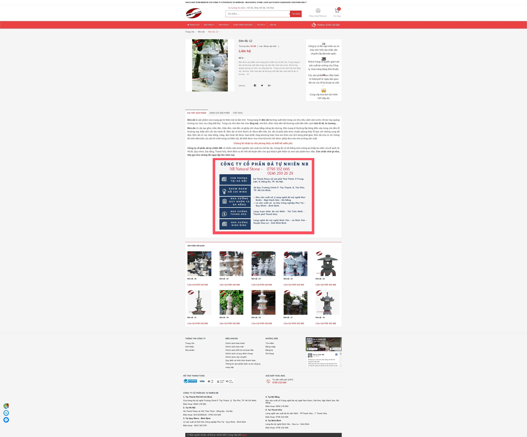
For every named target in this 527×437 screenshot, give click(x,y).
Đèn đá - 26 (192, 279)
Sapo (244, 435)
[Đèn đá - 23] (296, 263)
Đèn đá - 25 (224, 279)
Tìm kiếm (270, 343)
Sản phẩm (223, 25)
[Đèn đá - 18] (263, 302)
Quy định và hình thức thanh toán (240, 360)
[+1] (269, 85)
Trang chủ (194, 25)
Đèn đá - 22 (320, 279)
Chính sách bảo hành (235, 343)
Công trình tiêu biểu (243, 25)
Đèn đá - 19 (224, 317)
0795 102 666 (279, 382)
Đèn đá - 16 (320, 317)
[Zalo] (6, 413)
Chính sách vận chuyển (236, 357)
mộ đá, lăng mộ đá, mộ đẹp (260, 8)
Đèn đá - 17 (288, 317)
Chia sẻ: (242, 86)
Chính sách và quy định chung (239, 353)
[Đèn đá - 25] (231, 263)
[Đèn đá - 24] (263, 263)
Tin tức (260, 25)
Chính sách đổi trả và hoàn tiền (239, 350)
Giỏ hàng (270, 353)
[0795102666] (6, 420)
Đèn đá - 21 (192, 317)
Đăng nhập (313, 16)
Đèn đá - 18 (256, 317)
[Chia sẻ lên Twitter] (262, 85)
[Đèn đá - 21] (199, 302)
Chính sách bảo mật (234, 347)
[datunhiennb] (203, 13)
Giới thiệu (208, 25)
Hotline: (328, 25)
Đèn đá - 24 (256, 279)
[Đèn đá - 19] (231, 302)
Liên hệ (273, 25)
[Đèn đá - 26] (199, 263)
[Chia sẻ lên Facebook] (255, 85)
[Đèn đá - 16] (328, 302)
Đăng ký (323, 16)
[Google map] (6, 406)
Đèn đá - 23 (288, 279)
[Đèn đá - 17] (296, 302)
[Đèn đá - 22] (328, 263)
